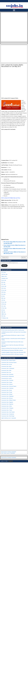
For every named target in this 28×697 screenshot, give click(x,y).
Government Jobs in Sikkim (6, 406)
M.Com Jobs (3, 302)
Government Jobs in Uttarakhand (7, 414)
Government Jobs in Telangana (7, 408)
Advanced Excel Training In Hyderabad (8, 451)
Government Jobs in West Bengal (7, 416)
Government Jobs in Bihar (6, 366)
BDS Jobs (3, 298)
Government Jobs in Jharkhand (7, 388)
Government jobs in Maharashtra (7, 376)
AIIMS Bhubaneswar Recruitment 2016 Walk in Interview (12, 350)
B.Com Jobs (3, 290)
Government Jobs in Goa (6, 372)
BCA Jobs (3, 282)
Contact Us (10, 461)
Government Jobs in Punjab (6, 392)
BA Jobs (3, 296)
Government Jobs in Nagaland (7, 402)
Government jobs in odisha (6, 378)
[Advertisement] (14, 27)
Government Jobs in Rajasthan (7, 404)
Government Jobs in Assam (6, 364)
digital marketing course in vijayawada (8, 418)
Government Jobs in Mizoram (7, 398)
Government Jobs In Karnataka (7, 374)
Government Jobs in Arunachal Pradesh (8, 362)
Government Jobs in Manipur (6, 394)
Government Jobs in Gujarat (6, 382)
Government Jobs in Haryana (7, 384)
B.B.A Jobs (3, 288)
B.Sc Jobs (3, 284)
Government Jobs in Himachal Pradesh (8, 386)
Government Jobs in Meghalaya (7, 396)
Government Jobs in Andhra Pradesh (8, 360)
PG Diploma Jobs (4, 318)
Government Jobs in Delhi (6, 370)
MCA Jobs (3, 316)
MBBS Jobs (3, 314)
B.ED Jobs (3, 292)
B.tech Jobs (3, 280)
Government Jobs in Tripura (6, 410)
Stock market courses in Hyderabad (8, 453)
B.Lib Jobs (3, 294)
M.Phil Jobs (3, 304)
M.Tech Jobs (3, 308)
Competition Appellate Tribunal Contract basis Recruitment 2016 (13, 352)
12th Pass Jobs (4, 274)
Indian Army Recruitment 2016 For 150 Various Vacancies (12, 354)
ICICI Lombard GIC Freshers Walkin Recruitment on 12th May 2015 (12, 65)
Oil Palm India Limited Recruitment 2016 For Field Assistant (12, 330)
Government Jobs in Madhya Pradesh (8, 400)
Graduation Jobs (4, 278)
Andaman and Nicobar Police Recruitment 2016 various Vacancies (14, 348)
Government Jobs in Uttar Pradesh (8, 412)
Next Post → (24, 257)
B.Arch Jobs (3, 286)
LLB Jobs (3, 300)
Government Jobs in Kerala (6, 390)
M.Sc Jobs (3, 306)
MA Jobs (3, 310)
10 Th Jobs (3, 272)
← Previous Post (4, 257)
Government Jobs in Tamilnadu (7, 380)
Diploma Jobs (4, 276)
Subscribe (4, 265)
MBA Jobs (3, 312)
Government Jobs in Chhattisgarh (7, 368)
